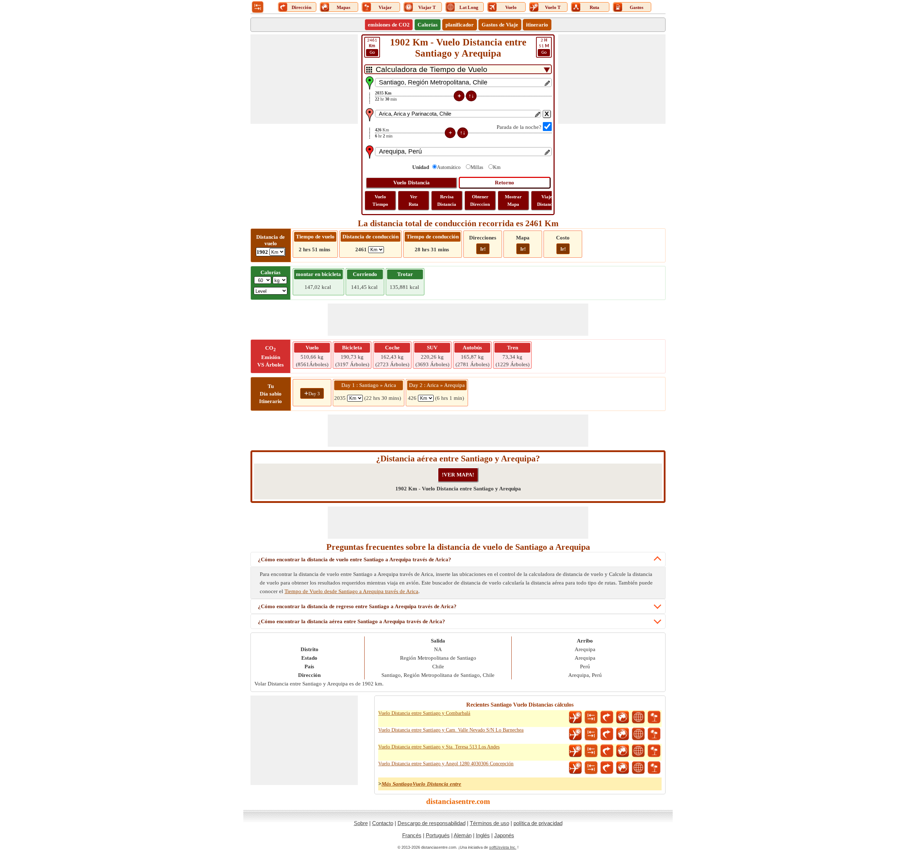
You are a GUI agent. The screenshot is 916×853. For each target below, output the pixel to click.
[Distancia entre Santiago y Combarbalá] (591, 717)
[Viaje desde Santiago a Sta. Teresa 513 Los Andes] (654, 751)
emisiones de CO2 (389, 25)
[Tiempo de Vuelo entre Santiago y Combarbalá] (575, 717)
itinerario (537, 25)
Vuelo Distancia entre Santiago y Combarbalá (424, 713)
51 (544, 46)
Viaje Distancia (546, 200)
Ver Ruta (413, 200)
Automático (449, 167)
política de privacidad (537, 823)
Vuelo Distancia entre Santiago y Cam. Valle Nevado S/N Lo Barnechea (450, 730)
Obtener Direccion (480, 200)
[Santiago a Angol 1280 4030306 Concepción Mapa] (622, 768)
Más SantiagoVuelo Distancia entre (421, 784)
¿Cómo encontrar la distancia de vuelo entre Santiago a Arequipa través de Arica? (354, 559)
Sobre (361, 823)
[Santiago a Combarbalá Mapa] (622, 717)
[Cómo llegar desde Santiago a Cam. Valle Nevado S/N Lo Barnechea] (607, 734)
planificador (459, 25)
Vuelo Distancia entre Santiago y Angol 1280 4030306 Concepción (445, 763)
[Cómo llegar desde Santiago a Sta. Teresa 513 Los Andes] (607, 751)
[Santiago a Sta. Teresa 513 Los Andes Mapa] (622, 751)
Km (497, 167)
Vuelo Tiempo (380, 200)
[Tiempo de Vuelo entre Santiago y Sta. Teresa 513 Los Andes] (575, 751)
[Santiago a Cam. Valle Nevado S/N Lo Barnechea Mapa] (622, 734)
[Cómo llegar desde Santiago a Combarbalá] (607, 717)
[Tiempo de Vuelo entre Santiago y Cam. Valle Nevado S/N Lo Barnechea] (575, 734)
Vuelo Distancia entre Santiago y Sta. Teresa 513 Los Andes (439, 747)
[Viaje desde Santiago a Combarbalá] (654, 717)
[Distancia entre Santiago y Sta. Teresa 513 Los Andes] (591, 751)
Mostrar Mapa (513, 200)
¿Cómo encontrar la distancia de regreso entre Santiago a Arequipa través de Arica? (357, 606)
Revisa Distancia (446, 200)
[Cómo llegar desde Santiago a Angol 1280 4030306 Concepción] (607, 768)
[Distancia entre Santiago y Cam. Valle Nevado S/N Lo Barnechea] (591, 734)
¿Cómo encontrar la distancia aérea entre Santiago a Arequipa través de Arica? (351, 621)
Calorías (428, 25)
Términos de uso (489, 823)
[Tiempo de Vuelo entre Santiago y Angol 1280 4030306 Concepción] (575, 768)
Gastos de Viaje (500, 25)
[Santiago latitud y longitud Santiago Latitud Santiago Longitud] (638, 717)
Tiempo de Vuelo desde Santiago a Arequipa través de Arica (351, 591)
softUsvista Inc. (502, 847)
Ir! (483, 249)
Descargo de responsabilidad (432, 823)
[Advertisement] (304, 79)
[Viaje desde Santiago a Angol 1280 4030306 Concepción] (654, 768)
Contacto (382, 823)
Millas (477, 167)
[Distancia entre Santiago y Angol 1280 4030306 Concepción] (591, 768)
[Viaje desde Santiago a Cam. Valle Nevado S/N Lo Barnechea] (654, 734)
